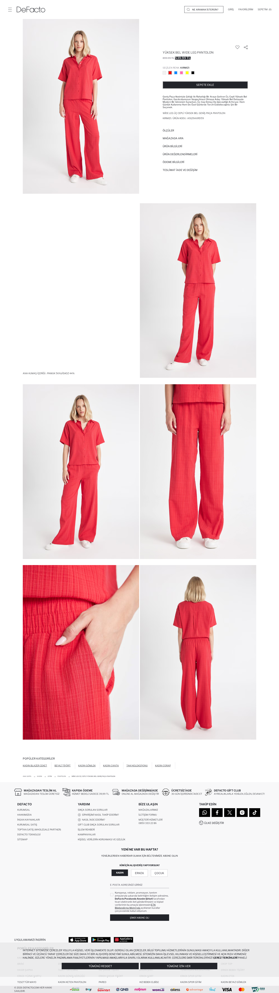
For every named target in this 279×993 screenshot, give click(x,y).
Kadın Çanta (111, 765)
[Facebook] (217, 812)
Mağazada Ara (173, 138)
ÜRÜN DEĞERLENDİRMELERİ (180, 154)
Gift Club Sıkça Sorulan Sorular (98, 824)
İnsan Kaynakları (28, 819)
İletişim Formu (148, 814)
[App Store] (78, 939)
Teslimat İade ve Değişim (180, 170)
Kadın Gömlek (87, 765)
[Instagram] (242, 812)
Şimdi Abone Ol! (139, 917)
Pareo (102, 982)
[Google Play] (101, 939)
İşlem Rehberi (86, 829)
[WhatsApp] (204, 812)
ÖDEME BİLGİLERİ (173, 162)
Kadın (120, 872)
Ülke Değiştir (214, 823)
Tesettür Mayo (26, 982)
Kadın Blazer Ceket (35, 765)
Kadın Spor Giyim (190, 982)
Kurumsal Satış (27, 824)
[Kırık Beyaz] (164, 72)
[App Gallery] (123, 939)
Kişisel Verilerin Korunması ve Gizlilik (101, 839)
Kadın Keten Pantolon (72, 982)
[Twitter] (229, 812)
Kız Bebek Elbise (149, 982)
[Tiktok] (254, 812)
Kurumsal (23, 809)
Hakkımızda (24, 814)
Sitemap (22, 839)
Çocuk (159, 873)
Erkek (139, 873)
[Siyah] (193, 72)
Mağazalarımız (148, 809)
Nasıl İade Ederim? (93, 819)
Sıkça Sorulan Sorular (92, 809)
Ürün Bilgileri (172, 146)
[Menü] (10, 9)
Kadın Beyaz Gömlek (233, 982)
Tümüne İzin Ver (179, 966)
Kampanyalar (86, 834)
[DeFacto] (31, 9)
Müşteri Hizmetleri (150, 819)
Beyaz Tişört (62, 765)
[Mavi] (175, 72)
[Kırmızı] (170, 72)
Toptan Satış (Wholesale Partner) (39, 829)
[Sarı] (187, 72)
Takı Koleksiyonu (137, 765)
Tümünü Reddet (100, 966)
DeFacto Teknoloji (28, 834)
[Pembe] (181, 72)
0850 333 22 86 (148, 823)
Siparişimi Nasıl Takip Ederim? (100, 814)
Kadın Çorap (163, 765)
